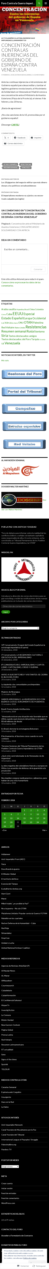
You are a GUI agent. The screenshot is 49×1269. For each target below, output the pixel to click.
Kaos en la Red (7, 1102)
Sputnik (4, 1064)
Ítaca (3, 864)
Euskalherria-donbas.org (11, 889)
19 (5, 822)
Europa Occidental (34, 318)
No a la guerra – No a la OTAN (13, 908)
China (32, 309)
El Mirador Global (8, 874)
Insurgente (6, 1097)
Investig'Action (7, 1010)
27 (11, 826)
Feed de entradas (8, 1193)
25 (44, 822)
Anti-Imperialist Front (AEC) (13, 859)
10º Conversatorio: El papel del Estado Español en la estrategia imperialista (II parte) (23, 646)
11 (44, 814)
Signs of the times (9, 1059)
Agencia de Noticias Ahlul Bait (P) (15, 966)
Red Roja (5, 928)
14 (18, 818)
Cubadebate (6, 990)
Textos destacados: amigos (22, 335)
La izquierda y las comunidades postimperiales (20, 684)
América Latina (15, 38)
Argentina (20, 309)
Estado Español (10, 164)
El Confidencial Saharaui (11, 1000)
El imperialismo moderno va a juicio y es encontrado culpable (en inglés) (22, 195)
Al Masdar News (8, 971)
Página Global (7, 1030)
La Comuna (6, 1015)
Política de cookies (30, 1258)
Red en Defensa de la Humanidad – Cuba (18, 923)
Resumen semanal (11, 167)
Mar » (44, 830)
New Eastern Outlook (10, 1025)
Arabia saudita (8, 309)
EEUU (18, 313)
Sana (3, 1054)
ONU (21, 322)
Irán (7, 322)
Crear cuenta (7, 1183)
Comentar (38, 269)
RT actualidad (7, 1049)
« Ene (4, 830)
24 (38, 822)
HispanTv (5, 1005)
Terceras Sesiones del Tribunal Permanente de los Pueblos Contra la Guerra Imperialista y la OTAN (22, 747)
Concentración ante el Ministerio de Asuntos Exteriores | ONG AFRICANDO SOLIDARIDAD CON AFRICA (23, 226)
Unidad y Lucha (7, 943)
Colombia (39, 309)
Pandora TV (6, 1149)
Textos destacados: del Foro (16, 339)
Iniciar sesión (7, 1188)
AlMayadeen (6, 980)
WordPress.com (8, 1203)
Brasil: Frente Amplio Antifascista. (15, 709)
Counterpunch (7, 985)
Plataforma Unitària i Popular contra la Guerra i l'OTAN (24, 913)
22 (24, 822)
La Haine (5, 1107)
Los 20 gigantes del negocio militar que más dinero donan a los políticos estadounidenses (24, 182)
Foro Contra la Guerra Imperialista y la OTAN (18, 3)
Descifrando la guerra (10, 869)
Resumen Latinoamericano (12, 1044)
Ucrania (42, 339)
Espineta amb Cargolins (11, 1092)
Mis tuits (5, 360)
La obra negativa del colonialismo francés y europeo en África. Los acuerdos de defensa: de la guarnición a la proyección (24, 768)
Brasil (26, 309)
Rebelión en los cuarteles (12, 918)
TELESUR (5, 1069)
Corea (3, 314)
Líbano (15, 323)
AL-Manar (5, 975)
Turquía (35, 339)
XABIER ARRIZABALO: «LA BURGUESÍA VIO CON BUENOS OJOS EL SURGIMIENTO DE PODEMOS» (23, 700)
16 (31, 818)
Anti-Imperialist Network (12, 1125)
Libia (11, 323)
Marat (3, 898)
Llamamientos (19, 40)
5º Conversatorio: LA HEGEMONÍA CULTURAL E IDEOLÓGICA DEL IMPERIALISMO (22, 656)
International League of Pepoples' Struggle (19, 1139)
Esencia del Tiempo (9, 884)
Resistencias (26, 164)
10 (38, 814)
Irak (2, 323)
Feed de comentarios (10, 1198)
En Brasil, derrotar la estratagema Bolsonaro (20, 729)
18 (44, 818)
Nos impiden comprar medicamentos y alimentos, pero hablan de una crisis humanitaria (24, 779)
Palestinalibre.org (8, 1144)
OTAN (28, 322)
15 (24, 818)
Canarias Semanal (8, 1087)
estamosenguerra (23, 75)
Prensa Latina (7, 1035)
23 (31, 822)
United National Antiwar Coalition (15, 948)
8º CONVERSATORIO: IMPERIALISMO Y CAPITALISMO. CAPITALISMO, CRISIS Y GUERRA (23, 666)
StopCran (5, 938)
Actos (4, 38)
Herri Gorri (5, 893)
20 (11, 822)
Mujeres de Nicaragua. (10, 692)
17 (38, 818)
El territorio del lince (9, 879)
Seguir (5, 612)
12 (5, 818)
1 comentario (38, 75)
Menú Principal (45, 3)
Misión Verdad (7, 1020)
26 (5, 826)
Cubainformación (8, 995)
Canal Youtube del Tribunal (12, 1135)
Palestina (38, 322)
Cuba (9, 314)
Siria (4, 336)
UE (2, 343)
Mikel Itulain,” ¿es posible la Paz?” (15, 903)
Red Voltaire (7, 327)
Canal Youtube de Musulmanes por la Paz (18, 1130)
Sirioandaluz (6, 933)
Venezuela (26, 167)
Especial (29, 314)
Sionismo (39, 331)
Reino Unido (20, 327)
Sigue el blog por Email (13, 590)
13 (11, 818)
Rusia (30, 331)
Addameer (5, 854)
